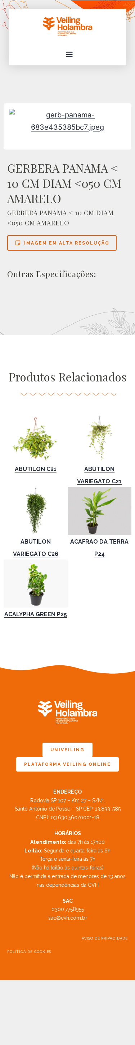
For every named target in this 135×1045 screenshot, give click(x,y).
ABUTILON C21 (36, 469)
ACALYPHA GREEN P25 (35, 614)
